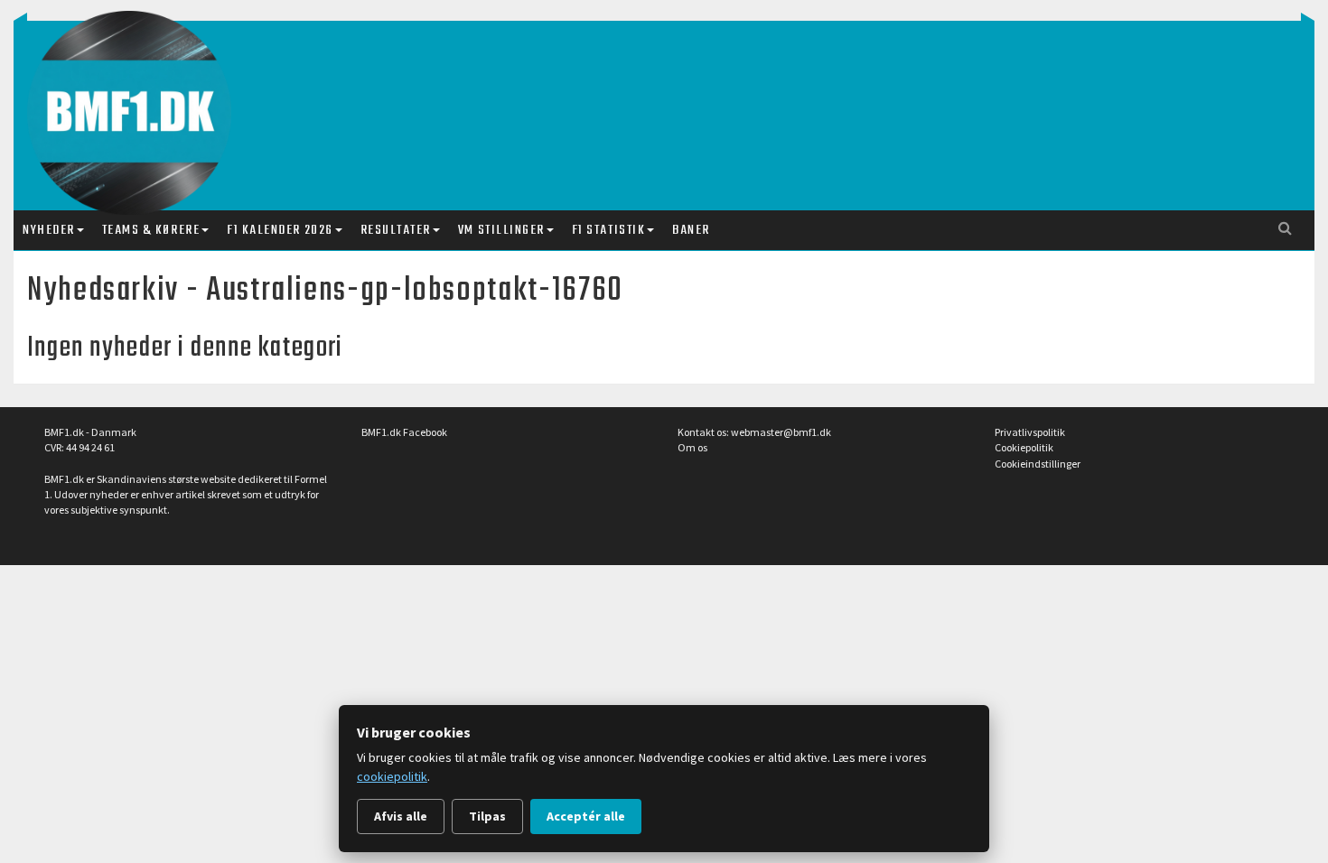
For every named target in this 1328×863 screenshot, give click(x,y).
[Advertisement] (668, 97)
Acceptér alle (586, 816)
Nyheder (49, 230)
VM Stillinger (501, 230)
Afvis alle (400, 816)
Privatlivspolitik (1030, 432)
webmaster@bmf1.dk (781, 432)
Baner (691, 230)
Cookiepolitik (1024, 447)
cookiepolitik (392, 776)
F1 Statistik (608, 230)
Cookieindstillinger (1037, 463)
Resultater (395, 230)
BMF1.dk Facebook (404, 432)
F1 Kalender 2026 (279, 230)
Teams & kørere (151, 230)
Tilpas (487, 816)
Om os (692, 447)
